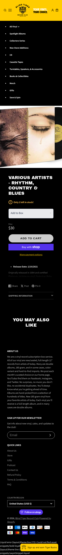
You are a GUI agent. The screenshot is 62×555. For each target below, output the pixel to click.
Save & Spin (15, 97)
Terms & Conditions (17, 479)
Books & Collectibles (19, 76)
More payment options (31, 254)
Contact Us (12, 470)
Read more (14, 279)
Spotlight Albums (18, 33)
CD (11, 55)
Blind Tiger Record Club (27, 518)
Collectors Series (17, 40)
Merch (12, 83)
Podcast (11, 465)
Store (9, 455)
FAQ (9, 484)
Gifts (12, 90)
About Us (11, 450)
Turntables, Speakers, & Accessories (26, 69)
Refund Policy (14, 474)
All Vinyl (13, 26)
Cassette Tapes (16, 62)
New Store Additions (19, 47)
